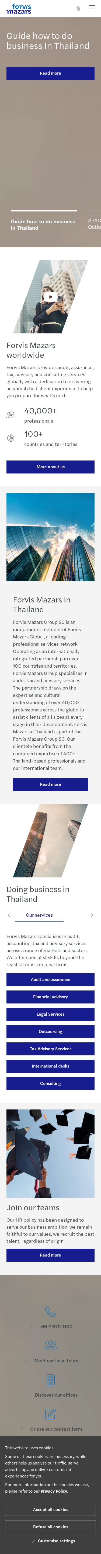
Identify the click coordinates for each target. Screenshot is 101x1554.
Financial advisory (50, 996)
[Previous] (9, 914)
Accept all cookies (50, 1509)
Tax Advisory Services (50, 1048)
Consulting (50, 1083)
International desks (50, 1066)
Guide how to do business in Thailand (48, 40)
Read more (50, 73)
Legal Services (50, 1014)
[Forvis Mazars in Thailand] (50, 296)
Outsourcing (50, 1031)
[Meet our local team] (50, 1352)
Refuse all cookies (50, 1526)
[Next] (92, 914)
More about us (51, 466)
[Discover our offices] (50, 1386)
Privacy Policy (54, 1491)
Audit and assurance (50, 979)
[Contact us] (50, 1318)
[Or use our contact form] (50, 1420)
